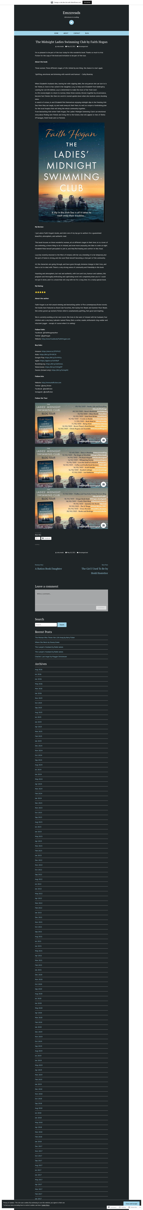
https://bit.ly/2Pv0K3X (48, 354)
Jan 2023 (38, 855)
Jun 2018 (38, 1118)
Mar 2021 (38, 960)
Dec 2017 (38, 1146)
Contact (77, 33)
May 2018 (38, 1122)
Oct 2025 (38, 703)
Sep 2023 (38, 817)
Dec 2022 (38, 860)
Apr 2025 (38, 727)
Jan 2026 (38, 693)
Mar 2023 (38, 846)
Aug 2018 (38, 1108)
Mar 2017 (38, 1189)
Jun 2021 (38, 946)
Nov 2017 (38, 1151)
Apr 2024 (38, 784)
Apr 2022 (38, 898)
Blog (87, 33)
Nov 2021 (38, 922)
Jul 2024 (38, 769)
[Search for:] (46, 625)
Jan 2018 (38, 1141)
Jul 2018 (38, 1113)
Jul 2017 (38, 1170)
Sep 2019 (38, 1046)
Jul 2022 (38, 884)
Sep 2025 (38, 707)
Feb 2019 (38, 1079)
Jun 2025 (38, 722)
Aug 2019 (38, 1051)
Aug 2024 (38, 765)
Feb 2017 (38, 1194)
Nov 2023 (38, 808)
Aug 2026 (38, 669)
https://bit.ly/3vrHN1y (53, 357)
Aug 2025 (38, 712)
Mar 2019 (38, 1075)
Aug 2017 (38, 1165)
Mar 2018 (38, 1132)
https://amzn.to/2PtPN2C (51, 351)
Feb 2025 (38, 736)
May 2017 (38, 1179)
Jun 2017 (38, 1175)
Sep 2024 (38, 760)
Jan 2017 (38, 1199)
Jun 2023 (38, 831)
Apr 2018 (38, 1127)
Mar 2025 (38, 731)
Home (56, 33)
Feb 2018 (38, 1137)
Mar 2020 (38, 1017)
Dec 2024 (38, 746)
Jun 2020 (38, 1003)
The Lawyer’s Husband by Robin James (49, 647)
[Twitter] (71, 22)
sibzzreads (60, 46)
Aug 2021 (38, 936)
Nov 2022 (38, 865)
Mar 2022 (38, 903)
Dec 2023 (38, 803)
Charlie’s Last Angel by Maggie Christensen (51, 656)
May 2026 (38, 684)
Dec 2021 (38, 917)
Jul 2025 (38, 717)
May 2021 (38, 951)
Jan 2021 (38, 970)
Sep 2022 (38, 874)
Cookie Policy (46, 1205)
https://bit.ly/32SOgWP (53, 367)
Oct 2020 (38, 984)
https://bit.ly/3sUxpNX (60, 370)
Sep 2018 (38, 1103)
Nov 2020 (38, 979)
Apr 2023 (38, 841)
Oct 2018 (38, 1098)
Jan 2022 (38, 912)
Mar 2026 (38, 688)
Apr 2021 (38, 955)
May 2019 (38, 1065)
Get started (87, 2)
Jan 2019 (38, 1084)
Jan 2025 (38, 741)
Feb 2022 (38, 908)
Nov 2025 (38, 698)
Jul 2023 (38, 827)
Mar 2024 (38, 789)
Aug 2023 (38, 822)
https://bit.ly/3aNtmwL (54, 364)
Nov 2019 (38, 1036)
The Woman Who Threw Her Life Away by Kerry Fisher (55, 637)
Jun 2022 (38, 889)
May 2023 (38, 836)
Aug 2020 (38, 994)
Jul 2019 (38, 1056)
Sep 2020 (38, 989)
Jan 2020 (38, 1027)
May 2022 (38, 893)
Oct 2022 (38, 870)
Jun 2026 (38, 679)
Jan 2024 (38, 798)
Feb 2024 (38, 793)
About (66, 33)
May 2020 (38, 1008)
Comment (101, 607)
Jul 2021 (38, 941)
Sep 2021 (38, 932)
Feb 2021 (38, 965)
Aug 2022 (38, 879)
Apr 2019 (38, 1070)
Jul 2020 (38, 998)
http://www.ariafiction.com (51, 382)
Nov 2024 (38, 750)
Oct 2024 (38, 755)
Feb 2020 (38, 1022)
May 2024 (38, 779)
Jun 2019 (38, 1060)
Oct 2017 (38, 1156)
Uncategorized (83, 46)
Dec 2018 (38, 1089)
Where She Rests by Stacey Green (47, 642)
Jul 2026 (38, 674)
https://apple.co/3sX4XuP (49, 361)
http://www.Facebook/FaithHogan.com (56, 339)
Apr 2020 (38, 1013)
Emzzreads (71, 12)
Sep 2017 (38, 1160)
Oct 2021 (38, 927)
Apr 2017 (38, 1184)
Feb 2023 (38, 851)
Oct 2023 (38, 812)
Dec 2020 (38, 975)
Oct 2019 (38, 1041)
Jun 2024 (38, 774)
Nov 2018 (38, 1094)
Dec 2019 (38, 1032)
